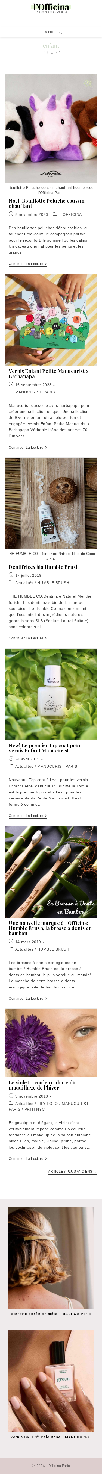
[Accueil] (43, 53)
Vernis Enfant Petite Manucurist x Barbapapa (49, 373)
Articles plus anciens (72, 1171)
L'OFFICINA (70, 214)
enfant (55, 53)
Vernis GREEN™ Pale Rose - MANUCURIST (50, 1437)
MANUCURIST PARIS (35, 392)
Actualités (24, 583)
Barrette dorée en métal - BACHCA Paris (51, 1314)
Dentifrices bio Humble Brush (44, 567)
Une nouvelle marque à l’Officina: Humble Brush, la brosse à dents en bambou (50, 928)
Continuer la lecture (28, 264)
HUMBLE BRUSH (53, 583)
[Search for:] (58, 32)
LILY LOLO (47, 1103)
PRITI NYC (34, 1109)
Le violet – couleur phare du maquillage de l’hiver (42, 1085)
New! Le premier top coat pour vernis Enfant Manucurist (45, 748)
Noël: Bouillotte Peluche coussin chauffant (46, 203)
